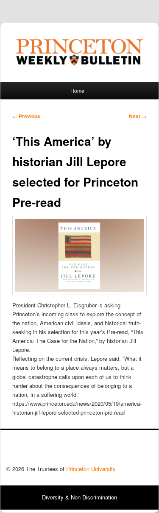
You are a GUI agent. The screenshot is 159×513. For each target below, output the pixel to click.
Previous (26, 116)
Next (138, 116)
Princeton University (121, 450)
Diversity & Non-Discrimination (79, 497)
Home (77, 90)
